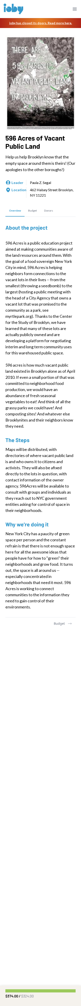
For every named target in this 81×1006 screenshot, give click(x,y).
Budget (59, 623)
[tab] (15, 211)
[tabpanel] (40, 417)
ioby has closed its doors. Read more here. (40, 23)
